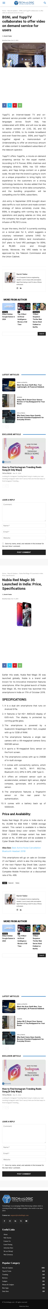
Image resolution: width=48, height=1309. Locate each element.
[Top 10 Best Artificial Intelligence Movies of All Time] (24, 306)
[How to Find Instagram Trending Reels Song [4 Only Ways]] (24, 451)
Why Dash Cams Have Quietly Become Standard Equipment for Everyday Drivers (30, 417)
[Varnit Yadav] (10, 280)
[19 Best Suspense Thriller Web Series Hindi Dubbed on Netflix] (39, 306)
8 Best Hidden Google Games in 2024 (8, 316)
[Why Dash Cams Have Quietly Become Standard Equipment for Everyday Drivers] (8, 416)
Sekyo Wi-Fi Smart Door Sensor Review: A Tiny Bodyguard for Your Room (31, 402)
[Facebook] (4, 105)
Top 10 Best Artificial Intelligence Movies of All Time (22, 319)
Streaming (36, 312)
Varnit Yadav (8, 36)
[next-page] (7, 426)
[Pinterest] (15, 105)
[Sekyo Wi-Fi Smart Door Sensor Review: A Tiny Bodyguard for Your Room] (8, 400)
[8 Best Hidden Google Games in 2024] (8, 306)
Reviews (19, 397)
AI (18, 312)
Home (4, 11)
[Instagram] (17, 288)
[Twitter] (9, 105)
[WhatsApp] (20, 105)
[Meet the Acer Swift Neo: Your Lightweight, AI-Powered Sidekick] (8, 384)
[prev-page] (3, 426)
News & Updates (12, 11)
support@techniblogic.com (19, 1215)
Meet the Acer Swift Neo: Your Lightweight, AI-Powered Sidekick (30, 386)
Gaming (5, 312)
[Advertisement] (24, 84)
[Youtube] (26, 1221)
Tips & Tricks (21, 413)
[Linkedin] (20, 288)
